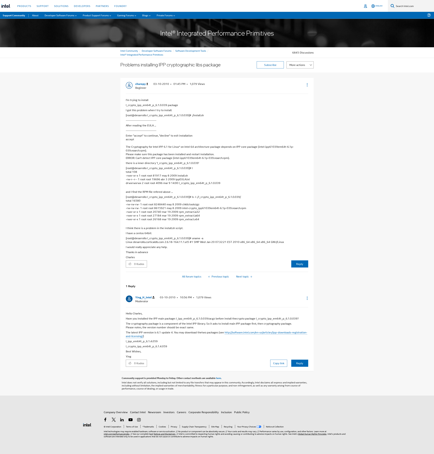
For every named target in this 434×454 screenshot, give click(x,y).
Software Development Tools (190, 50)
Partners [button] (102, 6)
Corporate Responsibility (204, 412)
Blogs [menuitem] (145, 15)
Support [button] (43, 6)
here (218, 378)
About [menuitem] (35, 15)
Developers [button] (82, 6)
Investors (168, 412)
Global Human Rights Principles (312, 433)
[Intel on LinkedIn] (122, 420)
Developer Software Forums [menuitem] (59, 15)
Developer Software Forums (157, 50)
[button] (307, 84)
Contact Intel (138, 412)
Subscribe (270, 65)
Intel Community (129, 50)
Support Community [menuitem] (14, 15)
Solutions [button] (61, 6)
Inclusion (226, 412)
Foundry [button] (120, 6)
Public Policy (242, 412)
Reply (299, 264)
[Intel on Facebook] (105, 420)
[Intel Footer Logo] (87, 424)
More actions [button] (297, 65)
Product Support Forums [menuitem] (96, 15)
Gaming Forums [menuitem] (125, 15)
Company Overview (116, 412)
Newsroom (154, 412)
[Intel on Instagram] (139, 420)
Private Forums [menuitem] (165, 15)
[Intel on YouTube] (130, 420)
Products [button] (24, 6)
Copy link (278, 363)
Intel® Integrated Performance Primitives (141, 54)
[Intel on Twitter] (114, 420)
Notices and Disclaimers (164, 433)
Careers (181, 412)
